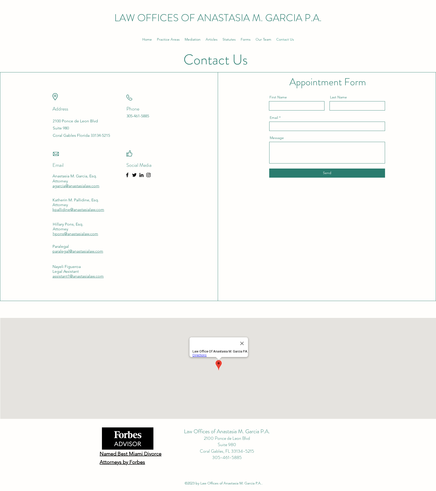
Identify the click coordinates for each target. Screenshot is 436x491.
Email (274, 117)
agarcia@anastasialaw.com (75, 185)
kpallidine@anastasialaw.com (78, 209)
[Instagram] (148, 175)
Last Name (338, 97)
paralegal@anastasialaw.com (77, 251)
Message (277, 138)
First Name (278, 97)
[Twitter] (134, 175)
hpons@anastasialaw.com (75, 233)
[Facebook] (127, 175)
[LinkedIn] (141, 175)
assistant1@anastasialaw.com (78, 276)
